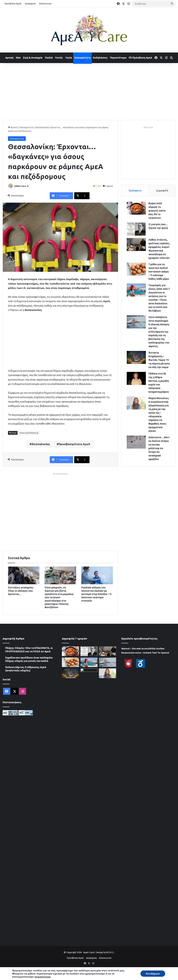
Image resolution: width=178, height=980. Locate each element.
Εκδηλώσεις (100, 57)
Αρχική (9, 57)
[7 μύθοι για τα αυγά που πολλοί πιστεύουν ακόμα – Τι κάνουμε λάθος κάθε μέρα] (136, 269)
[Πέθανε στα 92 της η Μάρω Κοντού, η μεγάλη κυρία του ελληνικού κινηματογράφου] (136, 378)
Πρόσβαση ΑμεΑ (12, 3)
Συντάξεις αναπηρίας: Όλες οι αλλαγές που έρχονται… (21, 590)
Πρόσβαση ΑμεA (142, 57)
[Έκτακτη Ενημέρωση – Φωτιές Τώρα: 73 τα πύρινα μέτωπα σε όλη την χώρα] (136, 357)
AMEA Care (20, 186)
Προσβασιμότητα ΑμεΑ (74, 444)
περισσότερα (42, 976)
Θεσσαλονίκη (40, 444)
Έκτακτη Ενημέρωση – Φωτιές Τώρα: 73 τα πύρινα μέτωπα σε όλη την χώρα (159, 360)
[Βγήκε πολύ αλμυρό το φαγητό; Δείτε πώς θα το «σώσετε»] (136, 208)
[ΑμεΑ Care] (89, 30)
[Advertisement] (89, 91)
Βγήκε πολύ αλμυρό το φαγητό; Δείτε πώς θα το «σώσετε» (157, 210)
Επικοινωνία (45, 3)
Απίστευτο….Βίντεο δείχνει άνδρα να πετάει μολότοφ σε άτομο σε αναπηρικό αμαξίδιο (158, 448)
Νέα (18, 57)
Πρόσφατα (135, 190)
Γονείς (59, 57)
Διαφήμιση (30, 3)
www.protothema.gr (29, 433)
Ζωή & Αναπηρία (32, 57)
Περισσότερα (118, 57)
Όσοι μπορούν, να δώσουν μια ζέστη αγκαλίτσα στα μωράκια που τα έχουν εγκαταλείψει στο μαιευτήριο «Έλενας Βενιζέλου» (59, 597)
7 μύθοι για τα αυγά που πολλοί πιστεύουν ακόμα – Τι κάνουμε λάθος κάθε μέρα (158, 271)
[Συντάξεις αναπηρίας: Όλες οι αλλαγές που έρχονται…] (23, 575)
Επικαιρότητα (82, 57)
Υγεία (68, 57)
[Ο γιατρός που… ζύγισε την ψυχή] (136, 229)
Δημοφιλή (162, 190)
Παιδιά (49, 57)
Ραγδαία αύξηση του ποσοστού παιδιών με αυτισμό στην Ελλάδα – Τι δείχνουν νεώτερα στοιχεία (96, 594)
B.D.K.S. (110, 952)
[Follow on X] (28, 186)
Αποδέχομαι (153, 973)
